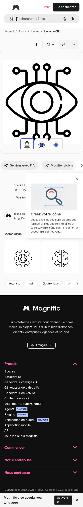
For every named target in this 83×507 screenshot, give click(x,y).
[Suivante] (77, 283)
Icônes (35, 31)
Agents (15, 409)
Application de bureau (26, 420)
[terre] (22, 258)
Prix (47, 7)
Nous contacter (17, 472)
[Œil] (27, 145)
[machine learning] (60, 258)
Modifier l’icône (62, 165)
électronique (51, 283)
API (6, 430)
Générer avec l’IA (22, 165)
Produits (11, 363)
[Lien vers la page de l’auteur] (8, 216)
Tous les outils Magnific (21, 436)
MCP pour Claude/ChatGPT (24, 404)
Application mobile (17, 425)
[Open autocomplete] (10, 19)
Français (41, 345)
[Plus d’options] (36, 44)
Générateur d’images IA (21, 382)
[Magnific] (41, 309)
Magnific (19, 218)
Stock (22, 31)
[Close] (77, 500)
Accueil (9, 31)
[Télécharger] (64, 44)
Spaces (9, 371)
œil (31, 283)
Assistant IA (12, 377)
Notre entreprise (18, 460)
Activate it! (62, 500)
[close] (77, 179)
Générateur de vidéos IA (21, 387)
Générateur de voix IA (19, 393)
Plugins (15, 414)
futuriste (14, 283)
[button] (41, 345)
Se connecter (66, 7)
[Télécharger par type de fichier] (51, 44)
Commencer (14, 447)
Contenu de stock (17, 398)
